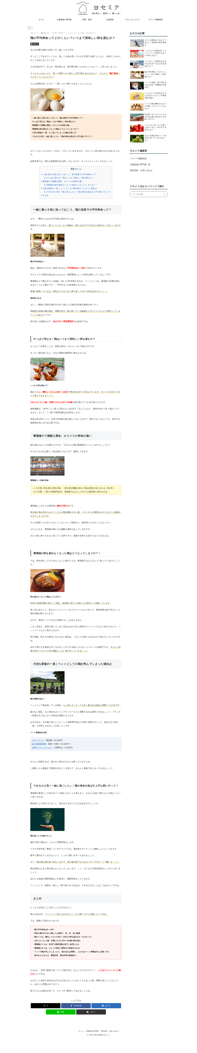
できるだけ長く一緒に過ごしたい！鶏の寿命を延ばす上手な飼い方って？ (77, 192)
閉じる (78, 169)
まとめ (44, 195)
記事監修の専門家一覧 (140, 164)
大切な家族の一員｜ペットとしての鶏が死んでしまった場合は (69, 188)
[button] (91, 1012)
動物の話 (35, 44)
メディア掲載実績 (138, 158)
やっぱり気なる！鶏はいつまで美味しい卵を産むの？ (68, 178)
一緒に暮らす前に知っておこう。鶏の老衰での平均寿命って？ (69, 174)
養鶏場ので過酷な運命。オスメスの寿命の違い (62, 181)
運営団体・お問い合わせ (141, 170)
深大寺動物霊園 (39, 744)
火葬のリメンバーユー (42, 747)
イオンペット (38, 740)
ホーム (81, 1031)
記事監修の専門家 (92, 1031)
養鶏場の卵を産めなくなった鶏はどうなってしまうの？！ (70, 185)
